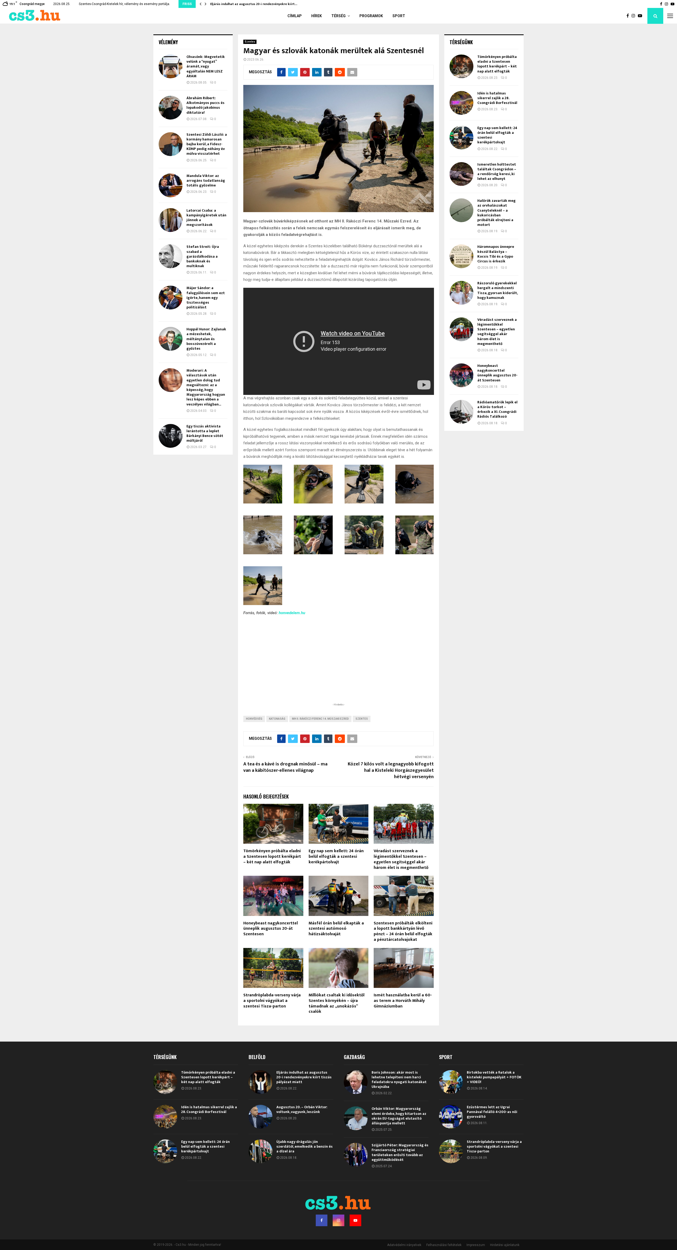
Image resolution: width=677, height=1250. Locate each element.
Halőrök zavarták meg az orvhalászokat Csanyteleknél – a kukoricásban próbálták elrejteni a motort (496, 213)
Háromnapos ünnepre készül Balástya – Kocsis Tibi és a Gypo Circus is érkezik (495, 254)
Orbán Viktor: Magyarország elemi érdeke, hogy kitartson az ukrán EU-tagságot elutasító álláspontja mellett (399, 1116)
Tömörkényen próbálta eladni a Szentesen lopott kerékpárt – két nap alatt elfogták (272, 856)
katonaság (277, 718)
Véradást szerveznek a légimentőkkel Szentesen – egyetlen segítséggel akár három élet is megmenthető (401, 859)
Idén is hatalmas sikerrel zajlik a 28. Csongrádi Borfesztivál (497, 98)
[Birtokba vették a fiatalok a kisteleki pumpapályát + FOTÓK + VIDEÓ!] (451, 1082)
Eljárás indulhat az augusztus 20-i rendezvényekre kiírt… (253, 4)
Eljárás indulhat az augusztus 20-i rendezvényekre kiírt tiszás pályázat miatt (304, 1077)
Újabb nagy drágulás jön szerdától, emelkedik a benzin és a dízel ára (304, 1146)
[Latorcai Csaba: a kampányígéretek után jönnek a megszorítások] (170, 220)
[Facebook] (629, 16)
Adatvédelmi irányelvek (404, 1245)
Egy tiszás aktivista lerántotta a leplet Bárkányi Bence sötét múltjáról (204, 433)
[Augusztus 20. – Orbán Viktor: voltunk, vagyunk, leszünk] (260, 1117)
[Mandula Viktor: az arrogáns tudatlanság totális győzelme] (170, 185)
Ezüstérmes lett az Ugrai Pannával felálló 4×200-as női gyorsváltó (492, 1112)
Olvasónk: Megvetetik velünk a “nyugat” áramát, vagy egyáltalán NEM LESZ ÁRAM (205, 66)
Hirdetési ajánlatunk (504, 1245)
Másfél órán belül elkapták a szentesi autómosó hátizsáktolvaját (336, 929)
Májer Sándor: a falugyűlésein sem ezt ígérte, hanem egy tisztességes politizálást (205, 297)
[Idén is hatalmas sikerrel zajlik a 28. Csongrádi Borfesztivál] (461, 103)
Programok (371, 16)
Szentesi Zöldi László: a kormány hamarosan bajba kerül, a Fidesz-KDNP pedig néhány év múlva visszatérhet (206, 144)
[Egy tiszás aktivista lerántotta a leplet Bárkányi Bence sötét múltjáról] (170, 436)
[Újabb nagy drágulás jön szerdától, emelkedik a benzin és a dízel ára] (260, 1151)
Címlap (294, 16)
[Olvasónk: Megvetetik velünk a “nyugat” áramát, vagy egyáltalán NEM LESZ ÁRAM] (170, 66)
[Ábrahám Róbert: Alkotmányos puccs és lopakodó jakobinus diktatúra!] (170, 108)
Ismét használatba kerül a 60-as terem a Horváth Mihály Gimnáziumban (403, 1001)
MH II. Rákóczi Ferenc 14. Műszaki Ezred (320, 718)
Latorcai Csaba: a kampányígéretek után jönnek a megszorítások (206, 217)
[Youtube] (641, 16)
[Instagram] (635, 16)
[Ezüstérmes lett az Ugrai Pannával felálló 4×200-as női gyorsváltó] (451, 1117)
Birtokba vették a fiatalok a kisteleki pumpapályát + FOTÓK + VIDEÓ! (494, 1077)
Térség (338, 16)
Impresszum (475, 1245)
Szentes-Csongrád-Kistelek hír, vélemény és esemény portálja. (124, 4)
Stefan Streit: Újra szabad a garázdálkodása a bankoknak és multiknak (202, 256)
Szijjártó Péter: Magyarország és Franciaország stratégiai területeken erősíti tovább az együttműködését (400, 1152)
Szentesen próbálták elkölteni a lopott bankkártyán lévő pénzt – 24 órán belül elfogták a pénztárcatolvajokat (403, 931)
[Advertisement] (338, 667)
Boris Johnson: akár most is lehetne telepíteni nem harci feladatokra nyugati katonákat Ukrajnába (399, 1079)
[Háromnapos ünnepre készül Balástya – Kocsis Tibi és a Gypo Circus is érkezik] (461, 256)
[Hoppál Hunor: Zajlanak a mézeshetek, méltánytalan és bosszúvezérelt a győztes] (170, 339)
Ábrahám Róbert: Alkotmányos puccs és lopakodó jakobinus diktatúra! (205, 105)
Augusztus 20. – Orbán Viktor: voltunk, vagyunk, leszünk (301, 1109)
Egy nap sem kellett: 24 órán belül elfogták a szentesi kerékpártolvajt (336, 856)
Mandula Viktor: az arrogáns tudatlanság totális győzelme (205, 180)
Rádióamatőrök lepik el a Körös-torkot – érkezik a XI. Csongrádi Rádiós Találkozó (497, 409)
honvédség (254, 718)
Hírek (316, 16)
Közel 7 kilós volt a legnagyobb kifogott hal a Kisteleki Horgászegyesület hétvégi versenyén (391, 770)
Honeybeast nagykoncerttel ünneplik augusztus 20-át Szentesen (270, 929)
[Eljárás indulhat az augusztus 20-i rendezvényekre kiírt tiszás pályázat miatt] (260, 1082)
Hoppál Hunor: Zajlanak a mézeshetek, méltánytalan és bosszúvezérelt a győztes (206, 339)
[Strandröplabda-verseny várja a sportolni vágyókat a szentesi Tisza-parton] (451, 1151)
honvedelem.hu (292, 612)
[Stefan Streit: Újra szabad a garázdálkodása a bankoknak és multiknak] (170, 256)
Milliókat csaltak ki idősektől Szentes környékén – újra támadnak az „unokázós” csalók (336, 1003)
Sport (398, 16)
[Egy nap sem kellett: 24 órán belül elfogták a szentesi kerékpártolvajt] (461, 137)
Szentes (250, 41)
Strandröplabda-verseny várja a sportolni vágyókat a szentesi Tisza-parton (272, 1001)
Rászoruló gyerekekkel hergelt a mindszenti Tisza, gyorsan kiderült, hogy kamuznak (497, 290)
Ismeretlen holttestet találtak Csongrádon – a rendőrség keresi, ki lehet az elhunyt (496, 171)
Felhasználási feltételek (443, 1245)
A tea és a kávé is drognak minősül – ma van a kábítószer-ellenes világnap (285, 767)
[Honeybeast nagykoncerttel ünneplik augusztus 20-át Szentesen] (461, 375)
